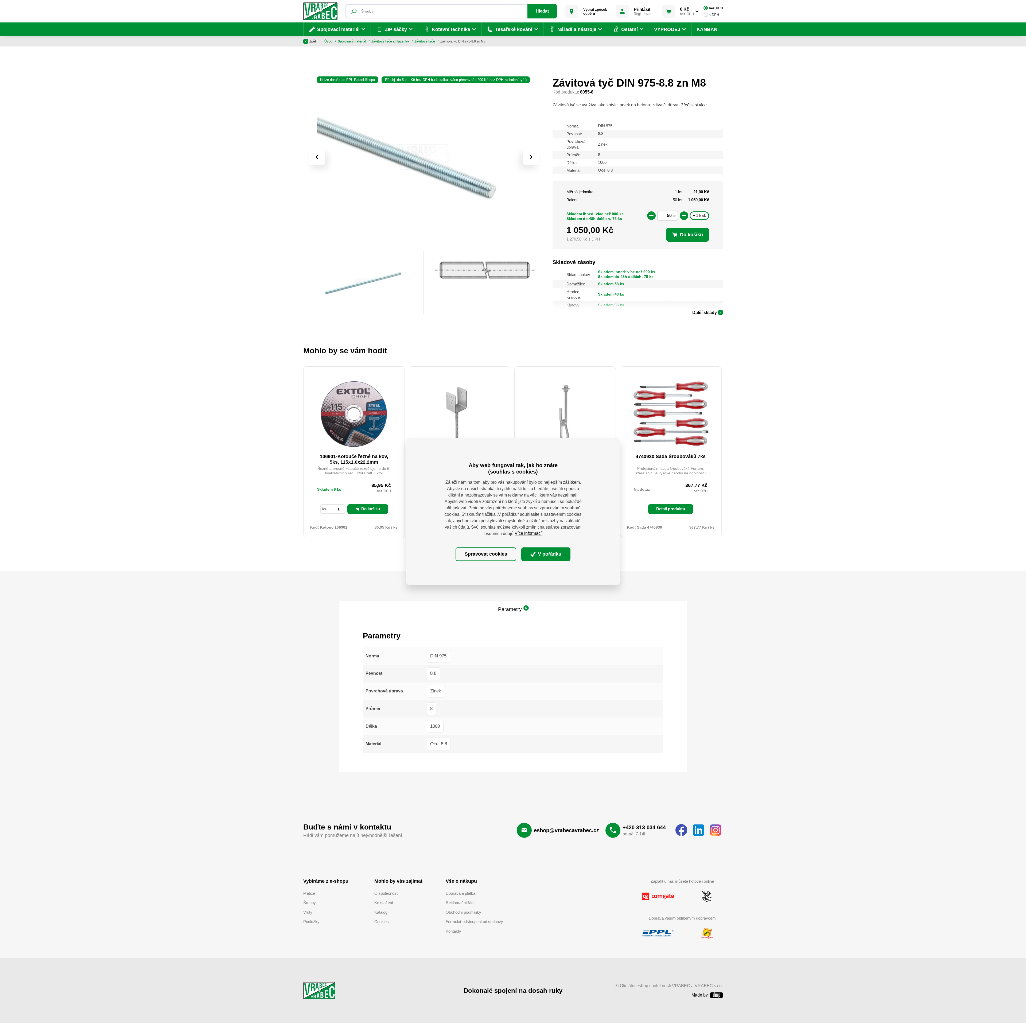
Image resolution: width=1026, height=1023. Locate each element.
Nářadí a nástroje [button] (576, 29)
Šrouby (309, 902)
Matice (309, 893)
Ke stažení (383, 902)
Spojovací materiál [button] (338, 29)
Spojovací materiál (352, 41)
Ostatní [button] (629, 29)
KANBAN (707, 29)
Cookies (381, 921)
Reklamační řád (459, 902)
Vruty (307, 912)
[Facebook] (681, 830)
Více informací (528, 533)
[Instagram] (715, 830)
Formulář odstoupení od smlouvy (474, 921)
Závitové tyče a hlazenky (390, 41)
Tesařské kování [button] (513, 29)
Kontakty (453, 931)
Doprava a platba (460, 893)
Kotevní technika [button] (451, 29)
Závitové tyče (425, 41)
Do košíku (370, 509)
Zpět (312, 41)
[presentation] (317, 157)
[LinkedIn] (698, 830)
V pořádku (549, 554)
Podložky (311, 921)
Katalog (380, 912)
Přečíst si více (694, 105)
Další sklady (704, 312)
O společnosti (386, 893)
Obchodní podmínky (463, 912)
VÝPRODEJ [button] (667, 29)
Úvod (328, 41)
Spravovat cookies (486, 554)
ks (674, 216)
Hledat (542, 11)
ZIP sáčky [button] (396, 29)
